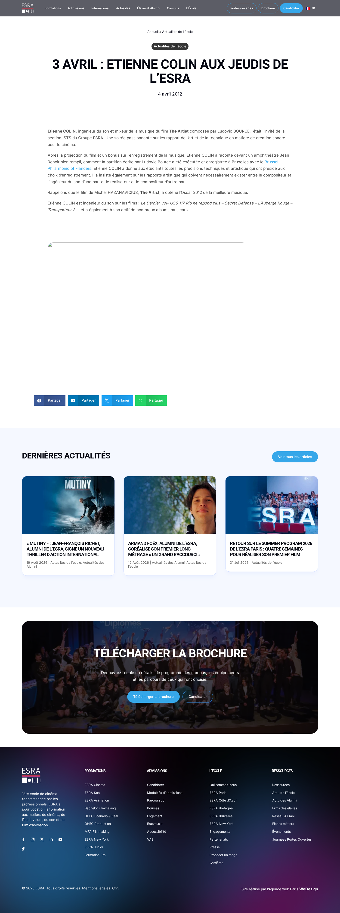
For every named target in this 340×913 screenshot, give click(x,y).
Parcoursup (155, 800)
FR (313, 8)
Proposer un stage (223, 855)
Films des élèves (284, 808)
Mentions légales (96, 888)
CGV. (116, 888)
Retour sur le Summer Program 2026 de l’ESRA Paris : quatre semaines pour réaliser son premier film (271, 549)
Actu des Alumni (284, 800)
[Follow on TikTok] (23, 848)
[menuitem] (48, 8)
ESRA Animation (97, 800)
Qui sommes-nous (223, 785)
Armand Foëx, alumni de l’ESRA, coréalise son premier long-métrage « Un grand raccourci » (164, 549)
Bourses (153, 808)
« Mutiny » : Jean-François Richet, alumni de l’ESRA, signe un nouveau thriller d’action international (65, 549)
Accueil (152, 32)
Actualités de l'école (177, 32)
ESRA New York (97, 839)
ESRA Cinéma (95, 785)
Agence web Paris (293, 889)
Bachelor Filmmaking (100, 808)
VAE (150, 839)
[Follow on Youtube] (60, 839)
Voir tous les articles (295, 457)
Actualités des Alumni (168, 562)
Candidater (198, 696)
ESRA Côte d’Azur (223, 800)
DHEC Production (98, 824)
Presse (215, 847)
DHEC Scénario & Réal (101, 816)
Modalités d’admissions (164, 793)
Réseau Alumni (283, 816)
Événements (281, 831)
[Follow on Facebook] (23, 839)
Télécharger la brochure (153, 696)
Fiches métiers (283, 824)
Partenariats (219, 839)
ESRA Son (92, 793)
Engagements (220, 831)
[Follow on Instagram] (32, 839)
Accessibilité (156, 831)
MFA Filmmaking (97, 831)
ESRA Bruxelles (221, 816)
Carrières (216, 863)
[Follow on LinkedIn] (51, 839)
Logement (154, 816)
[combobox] (310, 8)
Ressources (281, 785)
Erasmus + (155, 824)
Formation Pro (95, 855)
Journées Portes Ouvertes (292, 839)
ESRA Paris (218, 793)
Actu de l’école (283, 793)
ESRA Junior (94, 847)
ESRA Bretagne (221, 808)
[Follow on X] (42, 839)
